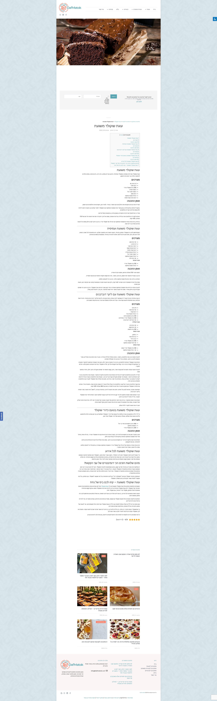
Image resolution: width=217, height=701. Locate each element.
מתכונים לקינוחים (150, 671)
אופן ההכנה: (134, 142)
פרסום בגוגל (107, 698)
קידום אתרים (116, 698)
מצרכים (136, 146)
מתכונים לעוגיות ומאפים (148, 668)
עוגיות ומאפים (137, 9)
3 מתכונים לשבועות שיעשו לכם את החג (94, 642)
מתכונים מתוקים (135, 121)
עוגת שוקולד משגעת (133, 138)
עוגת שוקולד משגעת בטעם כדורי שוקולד (127, 155)
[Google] (61, 693)
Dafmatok (142, 692)
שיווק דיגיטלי (99, 698)
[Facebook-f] (66, 15)
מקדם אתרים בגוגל (89, 698)
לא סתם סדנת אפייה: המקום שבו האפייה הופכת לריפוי (127, 555)
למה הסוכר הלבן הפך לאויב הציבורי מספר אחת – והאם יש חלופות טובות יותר (93, 577)
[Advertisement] (110, 79)
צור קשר (101, 9)
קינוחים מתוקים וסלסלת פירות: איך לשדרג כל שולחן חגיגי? (125, 643)
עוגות (148, 9)
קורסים (111, 9)
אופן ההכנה (134, 148)
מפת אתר (130, 698)
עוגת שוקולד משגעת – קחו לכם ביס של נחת (126, 165)
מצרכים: (136, 140)
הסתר (121, 135)
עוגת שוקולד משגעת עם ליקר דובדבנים (128, 150)
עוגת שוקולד (118, 121)
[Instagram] (60, 15)
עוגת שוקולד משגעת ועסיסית (130, 144)
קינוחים (126, 9)
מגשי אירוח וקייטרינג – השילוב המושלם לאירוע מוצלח (94, 610)
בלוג (117, 9)
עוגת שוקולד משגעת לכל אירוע (130, 161)
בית (154, 9)
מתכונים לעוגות (126, 121)
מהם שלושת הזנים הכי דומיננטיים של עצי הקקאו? (125, 163)
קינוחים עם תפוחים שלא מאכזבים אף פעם (126, 609)
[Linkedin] (63, 15)
